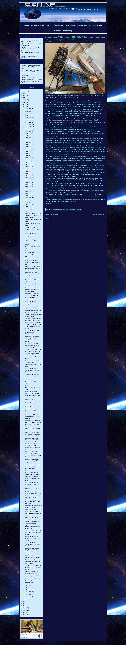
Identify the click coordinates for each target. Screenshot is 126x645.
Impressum (97, 25)
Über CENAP (58, 25)
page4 (65, 643)
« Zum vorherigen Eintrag (51, 214)
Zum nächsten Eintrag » (99, 214)
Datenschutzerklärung (63, 31)
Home (26, 25)
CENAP (49, 25)
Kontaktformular (84, 25)
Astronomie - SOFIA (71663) (28, 77)
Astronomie (70, 25)
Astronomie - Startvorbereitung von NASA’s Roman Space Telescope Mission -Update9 (31, 52)
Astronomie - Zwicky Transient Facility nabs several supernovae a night (71, 40)
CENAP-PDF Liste (37, 25)
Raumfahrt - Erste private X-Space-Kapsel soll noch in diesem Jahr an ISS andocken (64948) (31, 81)
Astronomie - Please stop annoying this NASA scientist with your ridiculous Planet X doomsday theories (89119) (31, 70)
